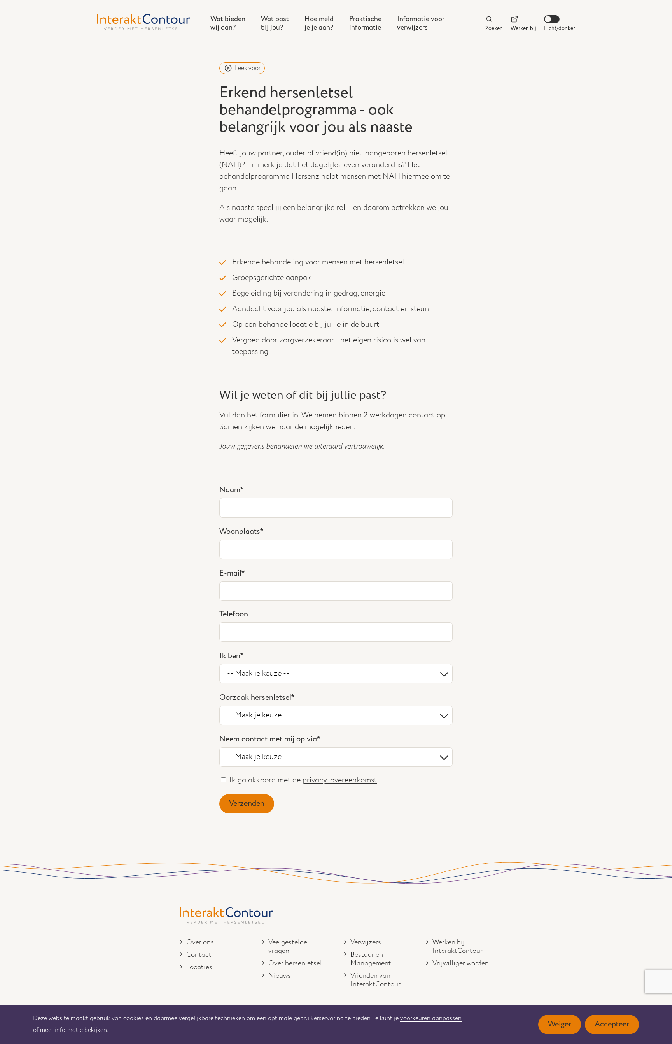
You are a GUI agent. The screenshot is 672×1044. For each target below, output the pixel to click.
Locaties (199, 967)
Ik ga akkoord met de (303, 780)
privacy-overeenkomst (340, 780)
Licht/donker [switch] (559, 28)
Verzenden (246, 803)
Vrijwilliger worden (460, 963)
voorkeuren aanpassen (431, 1018)
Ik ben (229, 656)
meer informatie (61, 1030)
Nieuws (279, 976)
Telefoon (233, 614)
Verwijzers (365, 942)
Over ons (200, 942)
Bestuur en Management (370, 959)
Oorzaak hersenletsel (255, 697)
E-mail (230, 573)
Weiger (559, 1024)
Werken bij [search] (523, 28)
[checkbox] (223, 779)
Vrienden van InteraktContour (375, 980)
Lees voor (248, 68)
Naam (229, 490)
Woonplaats (239, 531)
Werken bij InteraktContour (457, 946)
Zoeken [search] (494, 28)
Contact (199, 955)
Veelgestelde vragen (287, 946)
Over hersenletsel (295, 963)
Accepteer (612, 1024)
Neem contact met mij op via (268, 739)
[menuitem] (227, 23)
